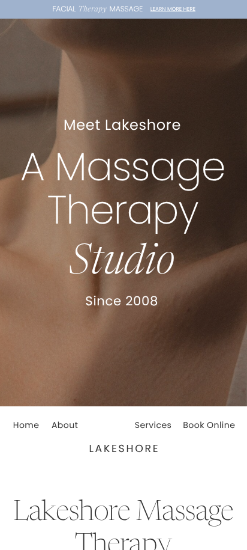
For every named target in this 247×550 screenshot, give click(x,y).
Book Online (209, 425)
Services (153, 425)
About (65, 425)
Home (26, 425)
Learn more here (172, 9)
